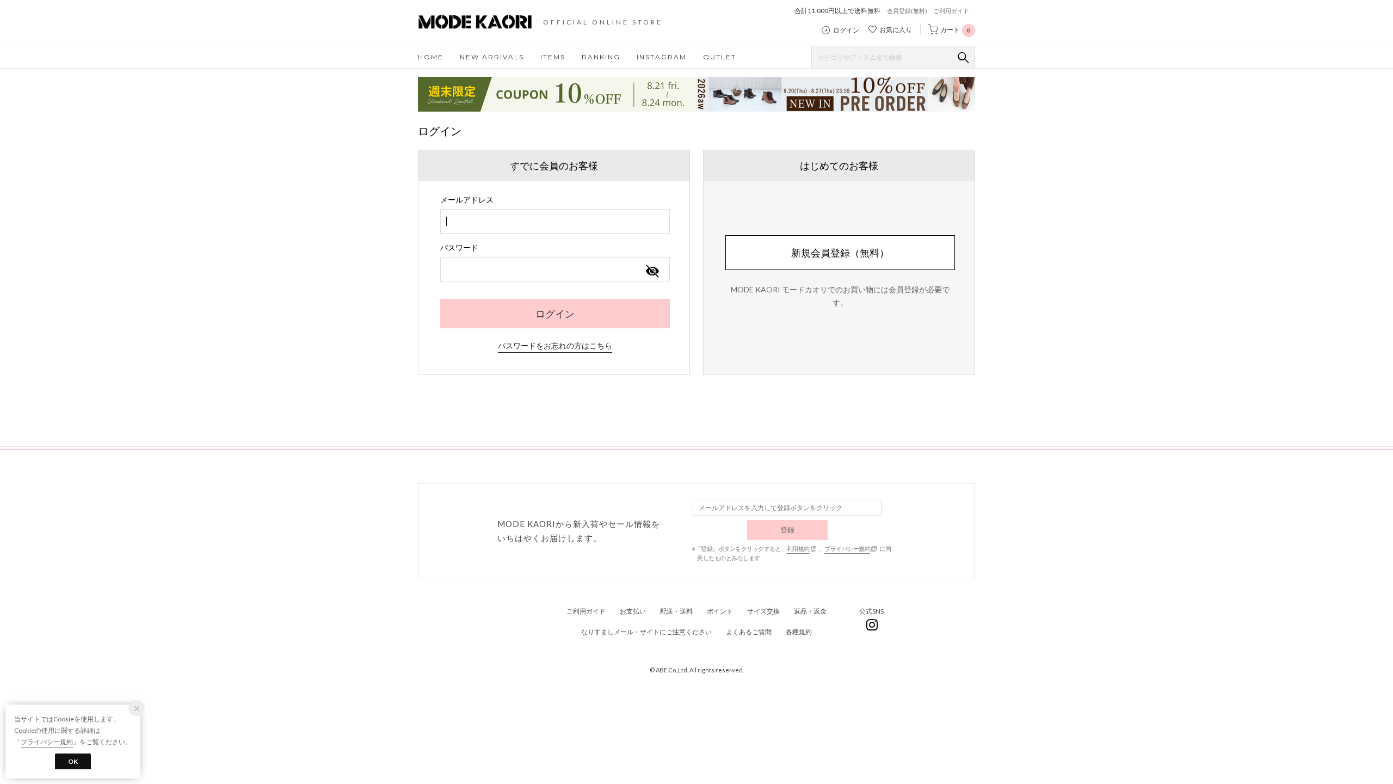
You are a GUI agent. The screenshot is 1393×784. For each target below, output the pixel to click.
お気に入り (895, 30)
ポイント (720, 611)
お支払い (633, 611)
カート (955, 30)
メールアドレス (467, 199)
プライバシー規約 (847, 548)
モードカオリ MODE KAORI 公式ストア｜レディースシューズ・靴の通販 (483, 21)
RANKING (601, 57)
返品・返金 (810, 611)
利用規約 (798, 548)
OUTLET (719, 57)
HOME (430, 57)
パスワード (459, 247)
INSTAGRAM (662, 57)
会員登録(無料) (907, 11)
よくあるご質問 (749, 632)
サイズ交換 (763, 611)
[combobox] (555, 221)
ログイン (846, 30)
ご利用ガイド (951, 11)
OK (73, 761)
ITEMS (552, 57)
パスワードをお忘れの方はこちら (555, 345)
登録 (787, 529)
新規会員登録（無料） (840, 253)
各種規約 (799, 632)
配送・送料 (676, 611)
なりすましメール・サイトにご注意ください (646, 632)
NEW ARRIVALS (492, 57)
